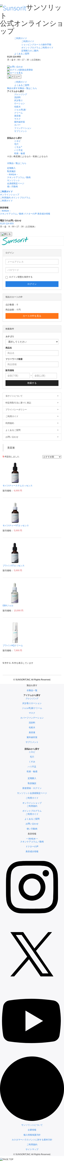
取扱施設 (11, 171)
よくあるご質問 (21, 53)
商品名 (9, 348)
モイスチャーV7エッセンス (16, 525)
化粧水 (17, 106)
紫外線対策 (19, 122)
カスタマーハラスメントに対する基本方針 (32, 1139)
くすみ (32, 761)
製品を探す (22, 88)
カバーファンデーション (32, 718)
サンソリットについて (32, 1125)
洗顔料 (17, 97)
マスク (17, 119)
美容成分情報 (43, 213)
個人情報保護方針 (32, 1135)
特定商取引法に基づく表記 (32, 402)
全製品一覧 (32, 690)
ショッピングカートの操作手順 (36, 44)
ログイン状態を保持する (21, 277)
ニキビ (17, 141)
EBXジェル (8, 605)
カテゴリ (10, 336)
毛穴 (16, 144)
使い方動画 (12, 186)
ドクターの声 (30, 213)
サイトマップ (32, 1149)
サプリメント (20, 131)
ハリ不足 (18, 150)
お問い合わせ (32, 437)
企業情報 (32, 1130)
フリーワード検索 (14, 359)
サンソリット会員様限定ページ (32, 793)
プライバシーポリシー (32, 409)
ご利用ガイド (20, 38)
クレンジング (20, 94)
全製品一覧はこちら (16, 163)
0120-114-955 (7, 223)
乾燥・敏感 (19, 153)
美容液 (17, 116)
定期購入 (11, 168)
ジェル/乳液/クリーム (32, 708)
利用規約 (32, 423)
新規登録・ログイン (32, 788)
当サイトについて (32, 396)
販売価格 (10, 370)
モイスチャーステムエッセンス (18, 485)
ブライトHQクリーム (13, 645)
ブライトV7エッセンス (14, 565)
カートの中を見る (32, 316)
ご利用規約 (32, 1144)
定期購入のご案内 (29, 50)
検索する (32, 383)
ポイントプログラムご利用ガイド (37, 47)
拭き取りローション (32, 703)
